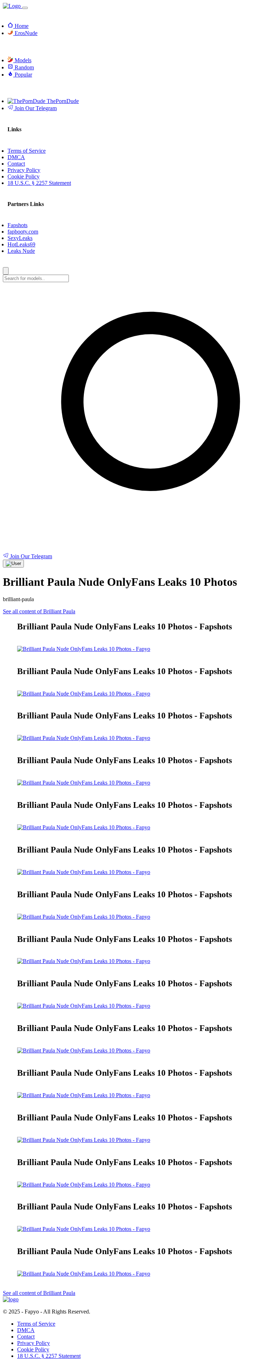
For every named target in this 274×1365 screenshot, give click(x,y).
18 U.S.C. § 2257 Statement (49, 1356)
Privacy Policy (33, 1343)
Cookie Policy (33, 1349)
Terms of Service (36, 1324)
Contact (26, 1337)
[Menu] (25, 8)
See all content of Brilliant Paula (39, 611)
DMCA (26, 1330)
